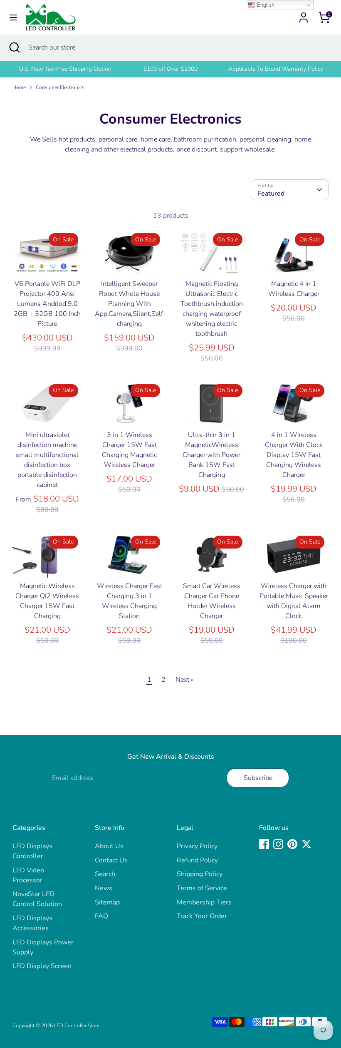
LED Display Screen (42, 966)
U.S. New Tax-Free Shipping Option (65, 69)
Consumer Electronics (60, 87)
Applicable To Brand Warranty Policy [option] (275, 69)
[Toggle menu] (13, 17)
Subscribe (258, 777)
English (264, 5)
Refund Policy (197, 860)
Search (105, 874)
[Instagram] (278, 844)
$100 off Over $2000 (170, 69)
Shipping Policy (199, 874)
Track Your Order (202, 916)
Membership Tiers (204, 902)
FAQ (101, 916)
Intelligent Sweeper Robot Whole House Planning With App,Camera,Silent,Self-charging (130, 303)
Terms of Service (202, 888)
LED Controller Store (76, 1025)
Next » (184, 679)
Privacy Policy (197, 846)
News (103, 888)
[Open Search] (14, 47)
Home (19, 87)
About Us (109, 846)
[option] (65, 69)
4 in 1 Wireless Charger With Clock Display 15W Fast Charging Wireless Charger (294, 454)
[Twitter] (306, 844)
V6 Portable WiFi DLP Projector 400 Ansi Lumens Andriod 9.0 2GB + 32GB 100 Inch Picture (47, 303)
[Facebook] (264, 844)
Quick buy (47, 261)
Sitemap (107, 902)
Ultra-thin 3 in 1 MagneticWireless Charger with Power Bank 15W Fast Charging (211, 454)
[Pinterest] (292, 844)
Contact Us (111, 860)
